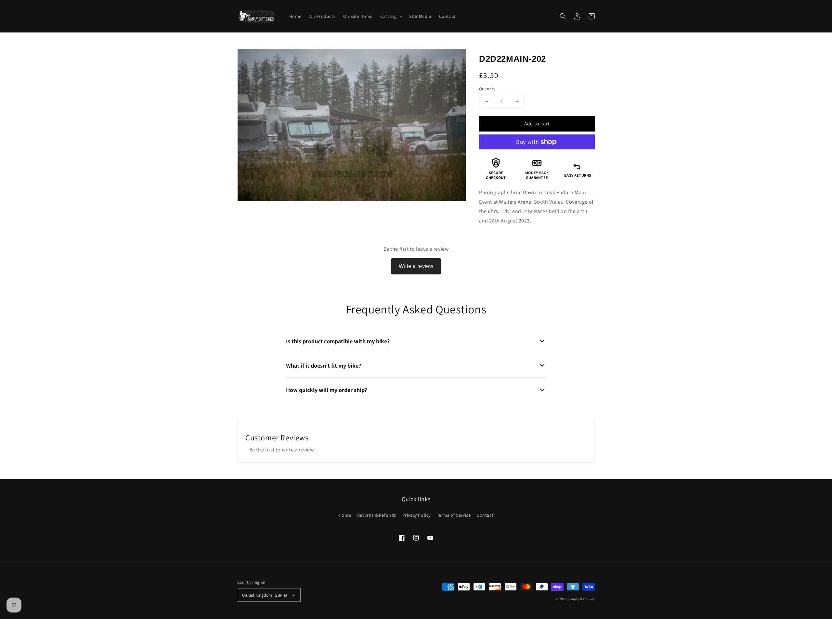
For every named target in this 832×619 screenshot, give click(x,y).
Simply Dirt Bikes (581, 599)
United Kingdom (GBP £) (264, 595)
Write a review (416, 266)
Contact (485, 515)
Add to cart (537, 123)
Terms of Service (454, 515)
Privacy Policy (416, 515)
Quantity (487, 89)
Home (345, 515)
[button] (563, 16)
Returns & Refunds (376, 515)
